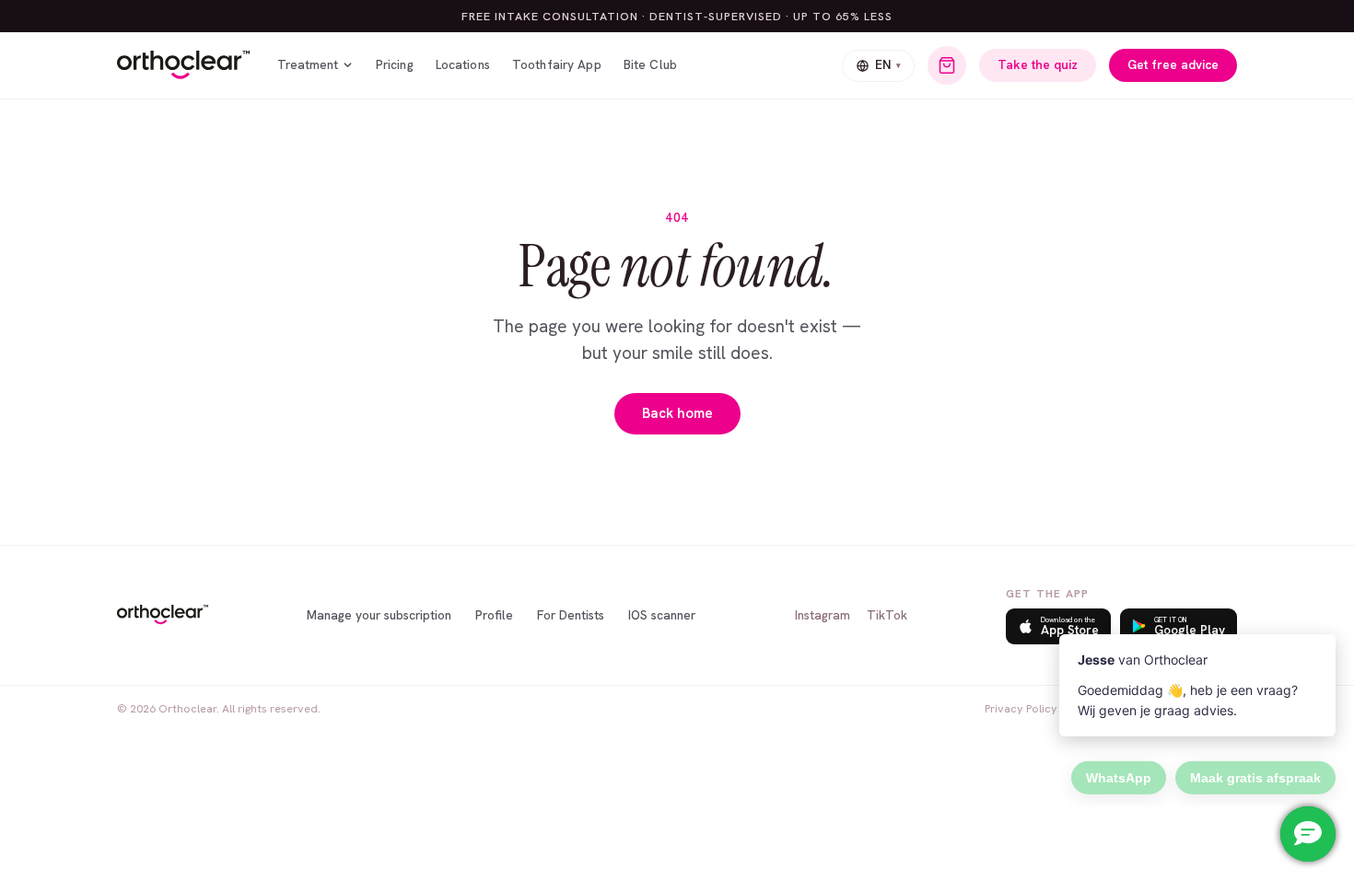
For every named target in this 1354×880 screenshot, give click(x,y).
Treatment (307, 64)
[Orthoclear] (183, 65)
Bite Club (650, 64)
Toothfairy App (556, 64)
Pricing (395, 64)
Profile (494, 615)
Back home (677, 413)
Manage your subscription (379, 615)
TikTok (887, 615)
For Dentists (570, 615)
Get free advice (1173, 64)
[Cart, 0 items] (947, 65)
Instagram (822, 615)
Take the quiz (1038, 64)
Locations (463, 64)
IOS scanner (661, 615)
